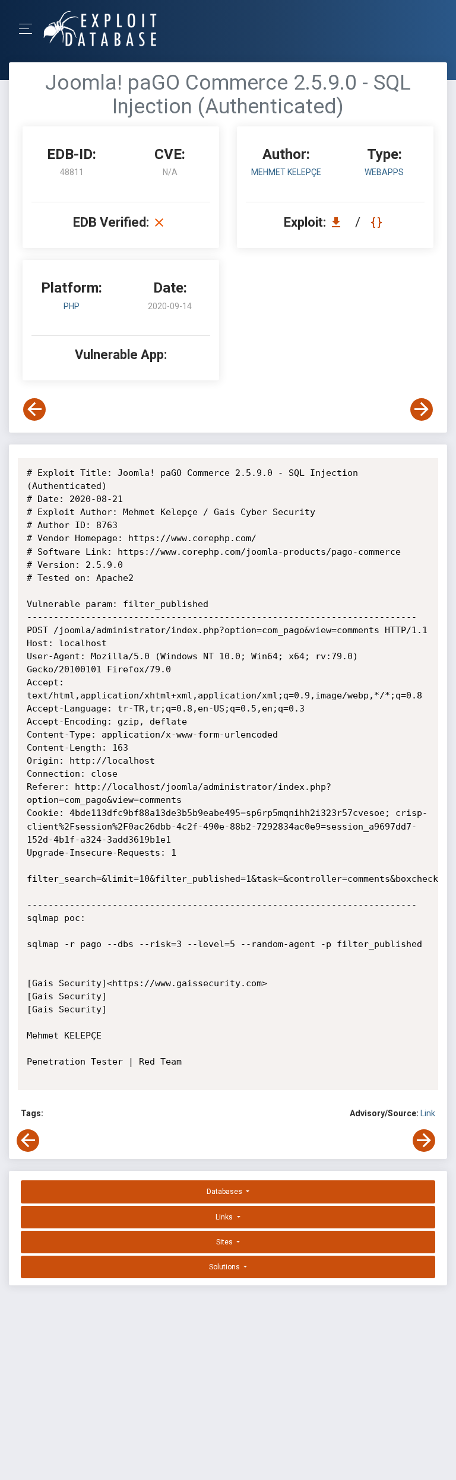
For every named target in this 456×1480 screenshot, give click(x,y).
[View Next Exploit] (421, 409)
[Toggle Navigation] (29, 29)
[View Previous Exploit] (34, 409)
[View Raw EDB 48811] (378, 222)
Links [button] (225, 1217)
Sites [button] (225, 1242)
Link (427, 1113)
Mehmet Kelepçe (286, 172)
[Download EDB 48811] (339, 222)
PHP (72, 306)
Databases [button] (225, 1191)
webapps (384, 172)
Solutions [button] (225, 1267)
